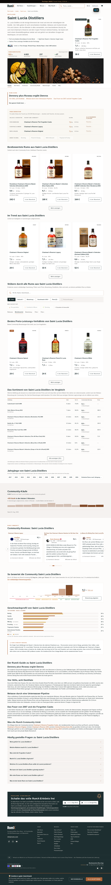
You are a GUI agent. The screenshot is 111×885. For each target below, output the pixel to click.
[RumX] (10, 6)
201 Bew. (51, 259)
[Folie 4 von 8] (55, 565)
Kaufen (10, 85)
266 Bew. (83, 46)
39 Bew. (18, 191)
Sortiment (25, 85)
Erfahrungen (74, 832)
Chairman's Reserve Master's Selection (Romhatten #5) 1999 (25, 416)
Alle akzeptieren (94, 879)
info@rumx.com (12, 837)
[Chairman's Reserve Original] (23, 237)
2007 (58, 477)
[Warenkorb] (102, 5)
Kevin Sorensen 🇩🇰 (55, 539)
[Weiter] (103, 549)
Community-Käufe (35, 85)
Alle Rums (17, 85)
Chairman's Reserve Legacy (33, 126)
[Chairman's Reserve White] (88, 343)
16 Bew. (83, 365)
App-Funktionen (75, 836)
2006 (64, 477)
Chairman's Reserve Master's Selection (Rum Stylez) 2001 (55, 185)
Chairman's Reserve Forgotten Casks (46, 725)
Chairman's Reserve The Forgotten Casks (86, 39)
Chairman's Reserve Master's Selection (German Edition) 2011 (87, 253)
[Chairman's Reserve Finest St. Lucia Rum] (55, 343)
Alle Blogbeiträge (58, 836)
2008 (52, 477)
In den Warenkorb (95, 54)
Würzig (12, 621)
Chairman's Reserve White (83, 358)
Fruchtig (12, 624)
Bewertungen (46, 85)
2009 (46, 477)
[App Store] (97, 868)
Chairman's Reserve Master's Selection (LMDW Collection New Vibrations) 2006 (88, 185)
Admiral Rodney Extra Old (63, 727)
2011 (34, 477)
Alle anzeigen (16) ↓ (55, 458)
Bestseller (40, 832)
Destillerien (57, 841)
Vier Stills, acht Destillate (16, 98)
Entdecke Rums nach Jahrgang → (92, 477)
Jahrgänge (57, 846)
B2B (72, 839)
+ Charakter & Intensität (62, 307)
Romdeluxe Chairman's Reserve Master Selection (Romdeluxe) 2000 (23, 185)
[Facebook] (9, 841)
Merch (39, 843)
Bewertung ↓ (29, 312)
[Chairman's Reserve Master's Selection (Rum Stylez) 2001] (55, 169)
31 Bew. (18, 365)
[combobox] (72, 6)
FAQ (59, 85)
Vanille (9, 616)
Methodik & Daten (75, 834)
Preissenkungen (58, 850)
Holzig (9, 613)
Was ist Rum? (58, 830)
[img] (11, 506)
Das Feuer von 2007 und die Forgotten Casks (68, 98)
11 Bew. (50, 365)
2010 (40, 477)
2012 (28, 477)
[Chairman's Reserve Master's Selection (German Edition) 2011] (88, 237)
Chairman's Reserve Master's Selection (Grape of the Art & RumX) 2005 (28, 449)
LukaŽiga (17, 537)
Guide (54, 85)
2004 (76, 477)
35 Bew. (83, 191)
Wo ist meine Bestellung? (94, 830)
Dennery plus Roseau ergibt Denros (28, 95)
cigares (88, 537)
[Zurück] (8, 549)
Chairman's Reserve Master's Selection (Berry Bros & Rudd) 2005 (26, 443)
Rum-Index (57, 848)
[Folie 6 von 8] (58, 565)
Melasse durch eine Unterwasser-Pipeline (39, 98)
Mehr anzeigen (55, 208)
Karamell (10, 619)
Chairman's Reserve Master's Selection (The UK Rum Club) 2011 (26, 436)
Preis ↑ (37, 312)
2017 (10, 477)
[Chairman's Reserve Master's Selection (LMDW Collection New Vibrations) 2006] (88, 169)
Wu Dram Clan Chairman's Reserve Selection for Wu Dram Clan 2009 (61, 534)
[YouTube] (16, 841)
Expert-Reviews (58, 834)
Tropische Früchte (13, 627)
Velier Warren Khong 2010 (15, 410)
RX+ (72, 843)
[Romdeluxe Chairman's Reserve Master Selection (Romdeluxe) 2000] (23, 169)
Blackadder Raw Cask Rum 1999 (16, 429)
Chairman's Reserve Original (33, 131)
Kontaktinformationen (93, 834)
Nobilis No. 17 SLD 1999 (14, 423)
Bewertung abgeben (91, 598)
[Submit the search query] (10, 293)
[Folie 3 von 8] (53, 565)
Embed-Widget (75, 841)
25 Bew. (83, 259)
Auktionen (40, 838)
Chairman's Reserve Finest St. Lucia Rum (54, 359)
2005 (70, 477)
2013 (22, 477)
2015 (16, 477)
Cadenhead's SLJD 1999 (14, 403)
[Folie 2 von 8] (51, 565)
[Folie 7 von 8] (59, 565)
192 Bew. (18, 259)
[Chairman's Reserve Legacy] (55, 237)
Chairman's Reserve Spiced (19, 358)
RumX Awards (41, 841)
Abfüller (56, 843)
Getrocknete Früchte (14, 630)
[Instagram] (12, 841)
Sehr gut (90, 590)
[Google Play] (102, 868)
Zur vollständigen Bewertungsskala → (20, 579)
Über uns (73, 830)
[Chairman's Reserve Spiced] (23, 343)
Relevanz (10, 312)
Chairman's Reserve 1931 (40, 727)
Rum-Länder (57, 839)
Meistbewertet (19, 312)
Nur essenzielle (77, 879)
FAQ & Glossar (58, 832)
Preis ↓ (43, 312)
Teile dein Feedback (92, 832)
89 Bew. (50, 191)
